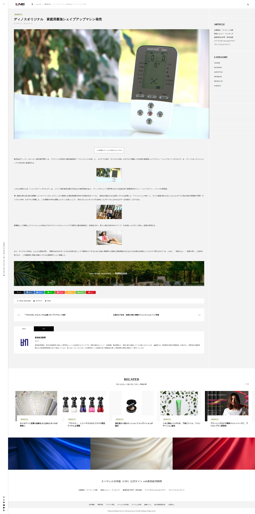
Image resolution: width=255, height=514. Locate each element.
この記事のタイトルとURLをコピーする (109, 150)
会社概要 (92, 504)
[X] (4, 500)
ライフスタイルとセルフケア (224, 41)
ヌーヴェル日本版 (123, 504)
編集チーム (147, 504)
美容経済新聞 (27, 301)
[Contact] (4, 507)
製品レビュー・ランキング (223, 34)
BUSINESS (218, 67)
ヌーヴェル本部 (136, 504)
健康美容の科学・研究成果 (223, 37)
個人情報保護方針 (159, 504)
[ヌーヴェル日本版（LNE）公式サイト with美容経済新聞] (20, 4)
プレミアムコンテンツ (222, 44)
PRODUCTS (39, 301)
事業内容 (100, 504)
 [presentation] (247, 384)
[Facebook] (4, 502)
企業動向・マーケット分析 (223, 30)
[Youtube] (4, 505)
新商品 (49, 301)
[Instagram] (4, 497)
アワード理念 (110, 504)
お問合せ (171, 504)
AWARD (217, 63)
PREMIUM (218, 76)
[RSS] (4, 510)
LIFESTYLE (218, 72)
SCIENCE (217, 86)
